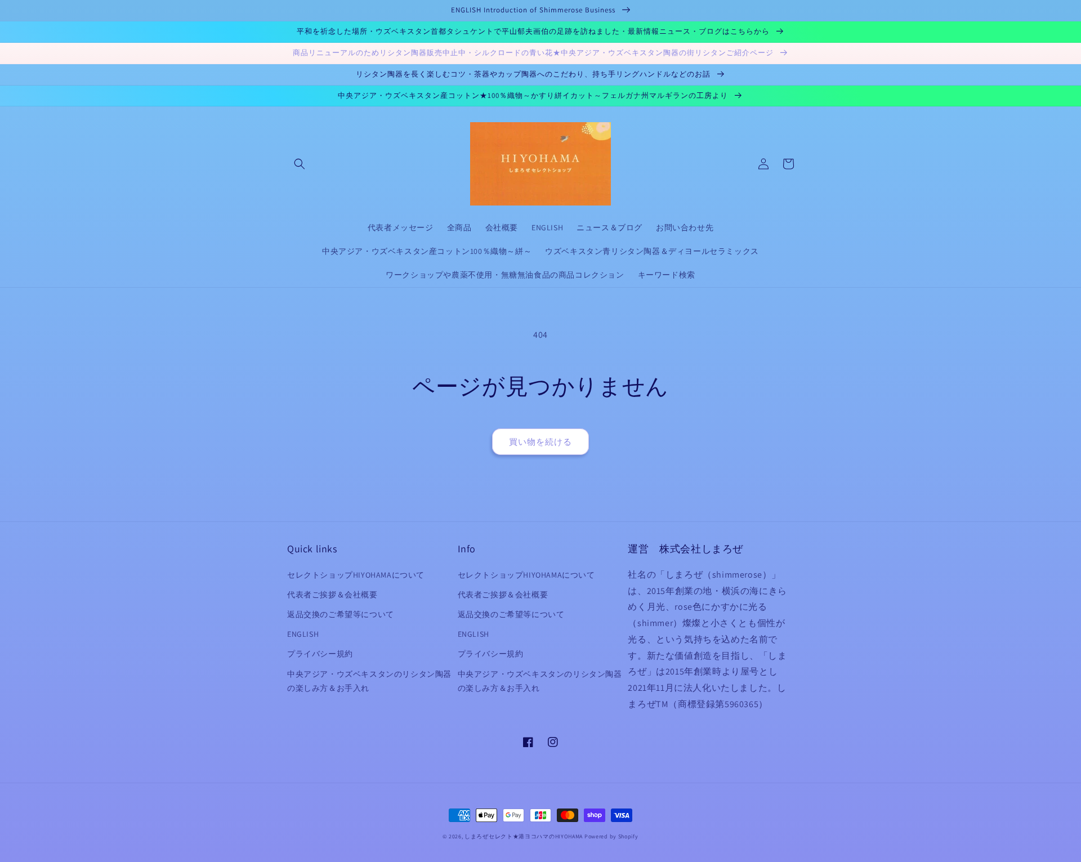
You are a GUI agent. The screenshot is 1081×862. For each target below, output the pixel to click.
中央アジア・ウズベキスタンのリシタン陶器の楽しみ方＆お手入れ (369, 681)
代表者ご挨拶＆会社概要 (332, 594)
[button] (299, 163)
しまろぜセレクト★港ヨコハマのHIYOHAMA (523, 836)
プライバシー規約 (320, 654)
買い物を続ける (540, 441)
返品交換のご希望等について (340, 614)
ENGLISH (303, 634)
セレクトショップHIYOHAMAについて (356, 575)
